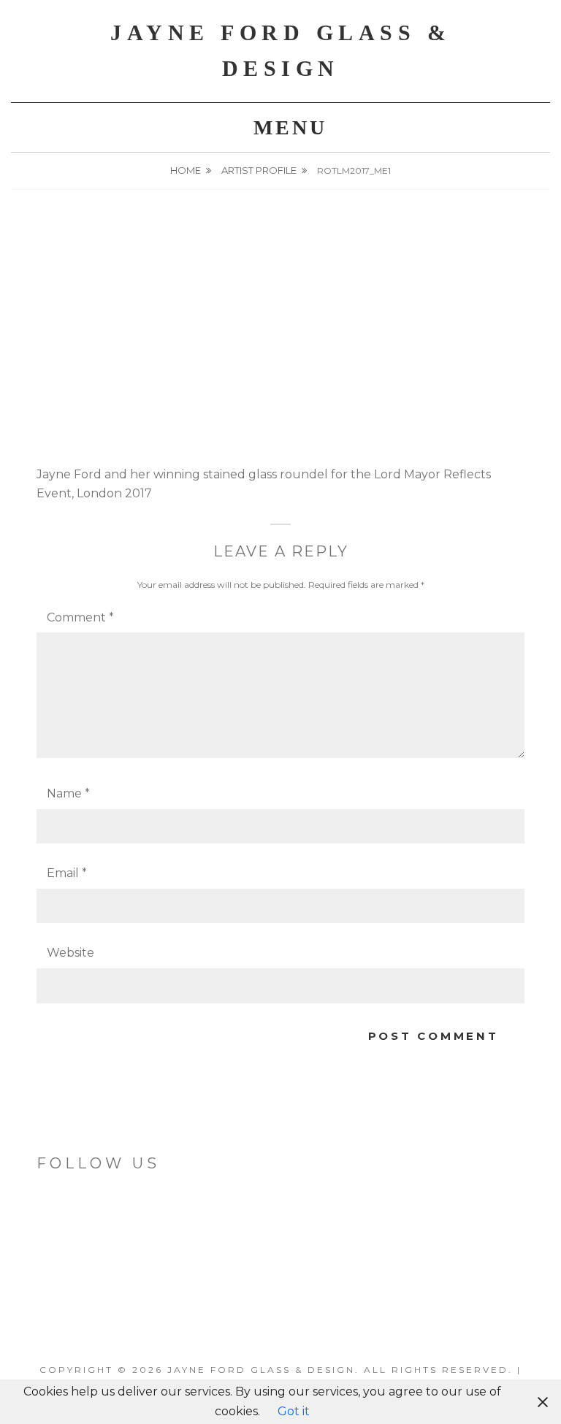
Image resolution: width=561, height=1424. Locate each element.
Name (68, 793)
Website (70, 953)
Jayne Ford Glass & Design (261, 1369)
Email (67, 873)
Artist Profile (259, 170)
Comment (80, 617)
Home (185, 170)
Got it (294, 1411)
